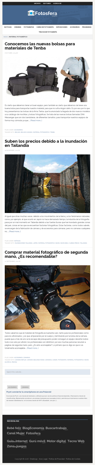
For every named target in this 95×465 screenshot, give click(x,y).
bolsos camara (26, 132)
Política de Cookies (73, 459)
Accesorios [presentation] (12, 387)
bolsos (17, 132)
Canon (54, 360)
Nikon (57, 243)
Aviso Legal (43, 459)
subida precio (74, 243)
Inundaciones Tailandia (23, 243)
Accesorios (18, 130)
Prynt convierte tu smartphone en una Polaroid (28, 392)
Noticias (17, 241)
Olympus (8, 362)
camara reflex (20, 360)
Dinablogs (34, 459)
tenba (52, 132)
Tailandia (83, 243)
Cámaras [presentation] (25, 387)
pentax (14, 362)
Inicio (6, 37)
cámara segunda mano (35, 360)
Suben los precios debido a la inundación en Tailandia (46, 143)
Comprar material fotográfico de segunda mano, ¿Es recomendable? (46, 254)
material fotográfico (41, 132)
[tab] (11, 387)
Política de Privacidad (57, 459)
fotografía (62, 360)
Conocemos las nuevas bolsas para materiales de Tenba (40, 45)
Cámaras (26, 357)
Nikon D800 (64, 243)
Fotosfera (47, 13)
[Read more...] (36, 120)
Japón (35, 243)
